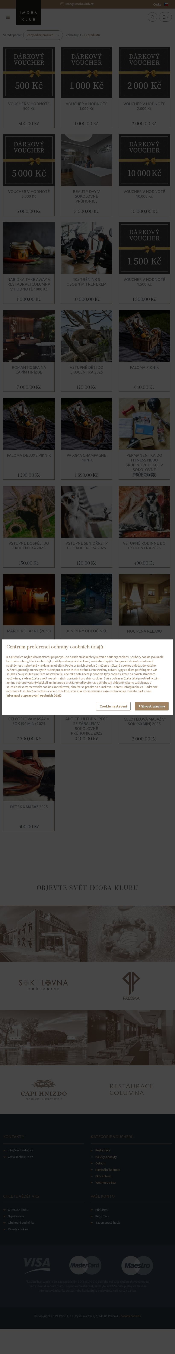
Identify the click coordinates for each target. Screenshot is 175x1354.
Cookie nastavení (113, 706)
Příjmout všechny (152, 706)
